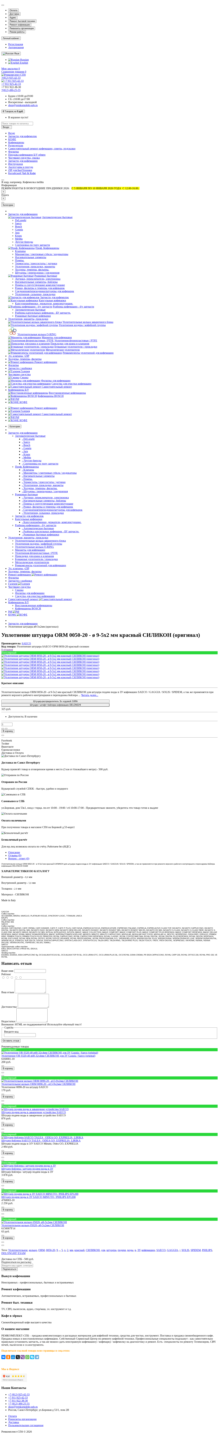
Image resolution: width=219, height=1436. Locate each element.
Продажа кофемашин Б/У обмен (27, 154)
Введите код (11, 1031)
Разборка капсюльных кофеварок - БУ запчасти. (43, 312)
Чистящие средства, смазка (24, 157)
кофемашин (148, 1250)
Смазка (24, 377)
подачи (122, 1250)
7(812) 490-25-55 (11, 90)
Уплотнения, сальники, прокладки (35, 294)
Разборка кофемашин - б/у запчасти (73, 306)
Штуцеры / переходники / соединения (37, 272)
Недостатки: (8, 1021)
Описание (14, 852)
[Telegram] (37, 1357)
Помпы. (19, 260)
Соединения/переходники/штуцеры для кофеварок (44, 291)
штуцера (111, 1250)
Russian (24, 59)
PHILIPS (207, 1250)
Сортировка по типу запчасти (32, 245)
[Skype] (32, 1357)
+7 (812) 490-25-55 (19, 1403)
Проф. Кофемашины (47, 248)
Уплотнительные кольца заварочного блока (87, 322)
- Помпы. (27, 479)
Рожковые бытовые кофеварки (33, 315)
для (103, 1250)
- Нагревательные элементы (38, 475)
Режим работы (17, 32)
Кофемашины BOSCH (51, 396)
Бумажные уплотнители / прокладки (75, 346)
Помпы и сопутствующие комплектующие (40, 285)
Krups (18, 235)
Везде (11, 133)
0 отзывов (7, 649)
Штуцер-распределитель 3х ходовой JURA (55, 701)
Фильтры (13, 151)
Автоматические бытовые (57, 217)
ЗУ (138, 1250)
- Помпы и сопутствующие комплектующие (47, 503)
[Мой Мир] (13, 1357)
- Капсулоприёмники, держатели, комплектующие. (51, 522)
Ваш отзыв (7, 992)
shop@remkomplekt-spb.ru (23, 105)
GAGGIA (172, 1250)
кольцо (33, 1250)
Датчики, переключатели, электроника (37, 278)
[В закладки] (2, 728)
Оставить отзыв (11, 1040)
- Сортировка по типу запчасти (40, 463)
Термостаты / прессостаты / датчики (36, 263)
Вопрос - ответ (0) (18, 858)
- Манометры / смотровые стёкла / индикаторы (49, 472)
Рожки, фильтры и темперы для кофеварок (40, 288)
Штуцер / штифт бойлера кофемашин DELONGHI (55, 705)
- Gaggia (26, 448)
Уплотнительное (18, 1250)
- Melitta (26, 457)
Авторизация (16, 47)
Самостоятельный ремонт (56, 386)
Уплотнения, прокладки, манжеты (35, 266)
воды (130, 1250)
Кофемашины (16, 142)
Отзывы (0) (14, 855)
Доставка (14, 14)
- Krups (26, 454)
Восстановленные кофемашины (67, 392)
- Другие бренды (31, 460)
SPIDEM (196, 1250)
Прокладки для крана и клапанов (69, 343)
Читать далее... (89, 695)
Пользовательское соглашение (25, 1425)
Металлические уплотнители (63, 349)
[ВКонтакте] (3, 1357)
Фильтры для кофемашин (55, 380)
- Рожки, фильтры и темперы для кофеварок (47, 506)
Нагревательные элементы (30, 257)
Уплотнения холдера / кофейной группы (82, 325)
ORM (41, 1250)
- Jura (25, 451)
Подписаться (9, 1269)
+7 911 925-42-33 (11, 84)
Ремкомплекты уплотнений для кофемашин (88, 352)
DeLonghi (20, 220)
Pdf (17, 399)
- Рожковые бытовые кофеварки (40, 534)
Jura (17, 232)
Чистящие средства (19, 374)
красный (79, 1250)
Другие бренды (24, 241)
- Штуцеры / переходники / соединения (45, 491)
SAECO (161, 1250)
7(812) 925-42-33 (11, 77)
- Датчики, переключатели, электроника (45, 497)
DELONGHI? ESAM (13, 1253)
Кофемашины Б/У (18, 389)
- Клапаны (28, 469)
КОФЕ (12, 139)
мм (71, 1250)
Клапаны (20, 251)
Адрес (13, 17)
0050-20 (50, 1250)
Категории (15, 426)
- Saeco (26, 442)
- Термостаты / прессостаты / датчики (44, 482)
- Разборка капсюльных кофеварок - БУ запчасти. (50, 531)
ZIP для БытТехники (20, 170)
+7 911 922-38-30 (18, 1400)
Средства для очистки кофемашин (71, 383)
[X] (18, 1357)
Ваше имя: (7, 970)
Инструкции (15, 164)
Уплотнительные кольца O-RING (36, 334)
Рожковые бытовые (45, 275)
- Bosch (26, 445)
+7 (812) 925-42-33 (19, 1394)
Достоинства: (9, 1006)
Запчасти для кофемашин (23, 160)
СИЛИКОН (93, 1250)
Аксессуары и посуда (20, 167)
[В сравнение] (6, 728)
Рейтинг (6, 974)
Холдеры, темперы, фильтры (25, 359)
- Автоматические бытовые (38, 528)
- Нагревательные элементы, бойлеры (44, 500)
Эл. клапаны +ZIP (18, 355)
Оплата (13, 10)
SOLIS (185, 1250)
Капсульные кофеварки (52, 300)
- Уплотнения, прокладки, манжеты (42, 485)
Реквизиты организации (22, 28)
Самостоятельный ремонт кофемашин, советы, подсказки (41, 148)
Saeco (18, 223)
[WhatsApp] (27, 1357)
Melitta (19, 238)
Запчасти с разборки (20, 368)
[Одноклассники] (8, 1357)
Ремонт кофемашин (20, 24)
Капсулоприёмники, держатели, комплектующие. (44, 303)
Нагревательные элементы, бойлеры (36, 281)
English (23, 62)
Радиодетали (15, 145)
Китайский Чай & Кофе (22, 173)
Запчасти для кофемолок (22, 136)
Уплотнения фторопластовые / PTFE (75, 340)
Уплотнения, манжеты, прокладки (28, 318)
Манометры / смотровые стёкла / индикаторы (41, 254)
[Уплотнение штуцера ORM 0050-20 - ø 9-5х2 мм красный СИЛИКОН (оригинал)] (50, 655)
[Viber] (23, 1357)
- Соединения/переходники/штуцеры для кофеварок (52, 509)
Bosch (18, 226)
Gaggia (19, 229)
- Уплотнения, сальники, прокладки (43, 512)
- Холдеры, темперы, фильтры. (39, 488)
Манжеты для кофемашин (57, 337)
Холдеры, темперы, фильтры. (32, 269)
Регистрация (15, 44)
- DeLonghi (28, 439)
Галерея (25, 371)
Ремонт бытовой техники (22, 21)
